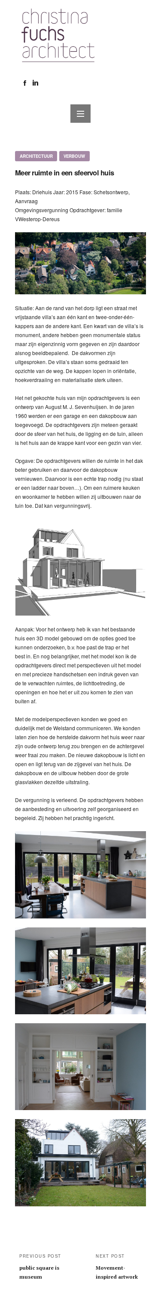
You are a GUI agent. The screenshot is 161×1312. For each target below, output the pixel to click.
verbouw (74, 156)
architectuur (36, 156)
